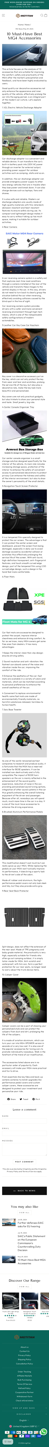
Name (5, 1116)
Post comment (24, 1162)
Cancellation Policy (24, 1363)
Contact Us (24, 1351)
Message (7, 1141)
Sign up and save (24, 1408)
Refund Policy (24, 1388)
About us (24, 1347)
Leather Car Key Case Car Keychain (21, 325)
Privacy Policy (13, 1171)
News (27, 24)
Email (5, 1128)
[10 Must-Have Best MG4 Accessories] (9, 1259)
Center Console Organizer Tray (19, 407)
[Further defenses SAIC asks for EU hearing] (9, 1222)
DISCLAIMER (24, 1414)
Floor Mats (9, 576)
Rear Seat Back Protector (16, 890)
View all (24, 1212)
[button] (10, 1315)
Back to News (26, 1191)
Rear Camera (11, 227)
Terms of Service (30, 1171)
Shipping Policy (24, 1359)
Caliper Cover (12, 974)
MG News (19, 29)
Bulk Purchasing (24, 1380)
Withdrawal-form (24, 1396)
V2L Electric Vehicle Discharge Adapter (23, 107)
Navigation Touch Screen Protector (21, 486)
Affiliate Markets (24, 1376)
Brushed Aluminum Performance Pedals (23, 811)
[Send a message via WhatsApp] (44, 1432)
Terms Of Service (24, 1384)
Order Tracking (24, 1371)
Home (20, 24)
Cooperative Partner (24, 1392)
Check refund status (24, 1400)
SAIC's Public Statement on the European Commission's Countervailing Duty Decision (31, 1243)
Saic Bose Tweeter (13, 709)
